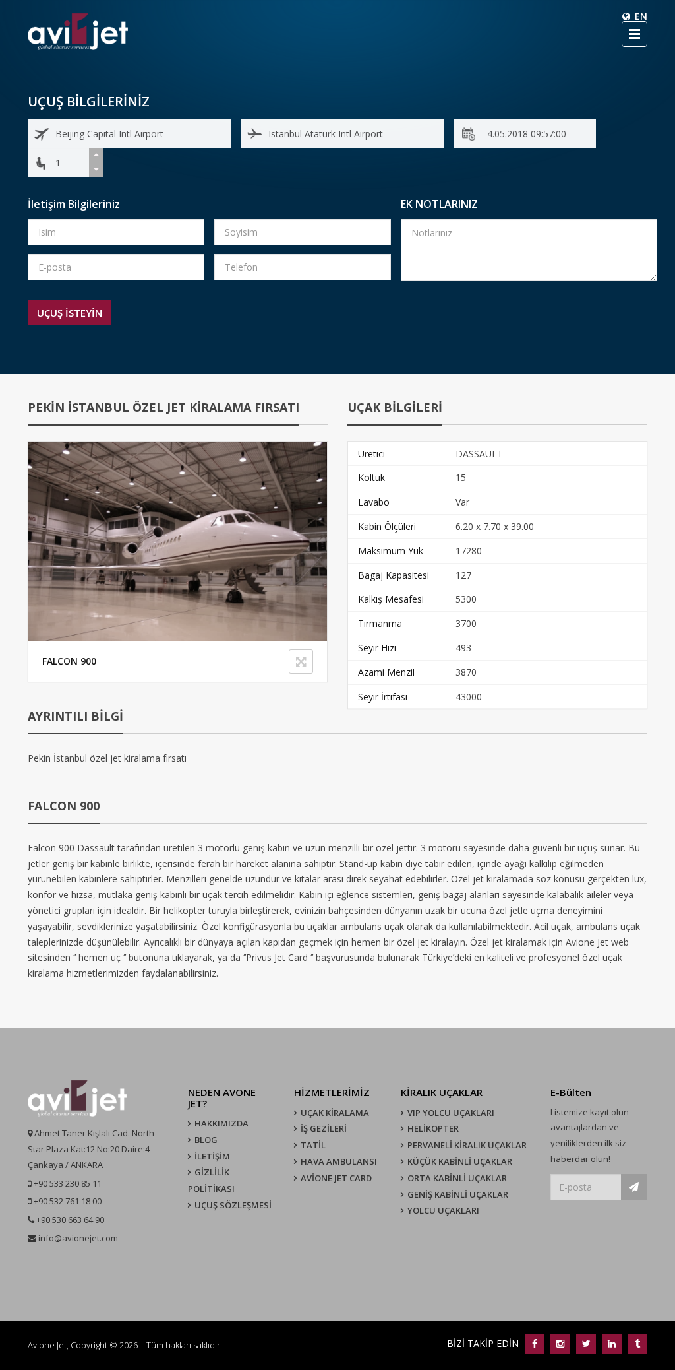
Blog (206, 1140)
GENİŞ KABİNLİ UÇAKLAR (457, 1194)
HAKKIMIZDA (221, 1123)
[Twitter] (586, 1343)
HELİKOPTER (433, 1128)
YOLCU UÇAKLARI (443, 1210)
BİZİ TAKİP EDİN (484, 1343)
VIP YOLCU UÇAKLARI (450, 1113)
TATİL (313, 1145)
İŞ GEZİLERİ (324, 1128)
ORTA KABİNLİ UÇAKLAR (457, 1178)
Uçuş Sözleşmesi (233, 1205)
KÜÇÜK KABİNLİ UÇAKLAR (459, 1161)
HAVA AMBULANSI (339, 1161)
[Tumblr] (635, 1343)
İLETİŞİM (212, 1156)
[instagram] (560, 1343)
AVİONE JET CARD (336, 1178)
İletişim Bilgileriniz (74, 204)
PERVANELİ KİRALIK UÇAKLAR (467, 1145)
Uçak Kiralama (335, 1113)
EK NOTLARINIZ (439, 204)
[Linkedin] (611, 1343)
